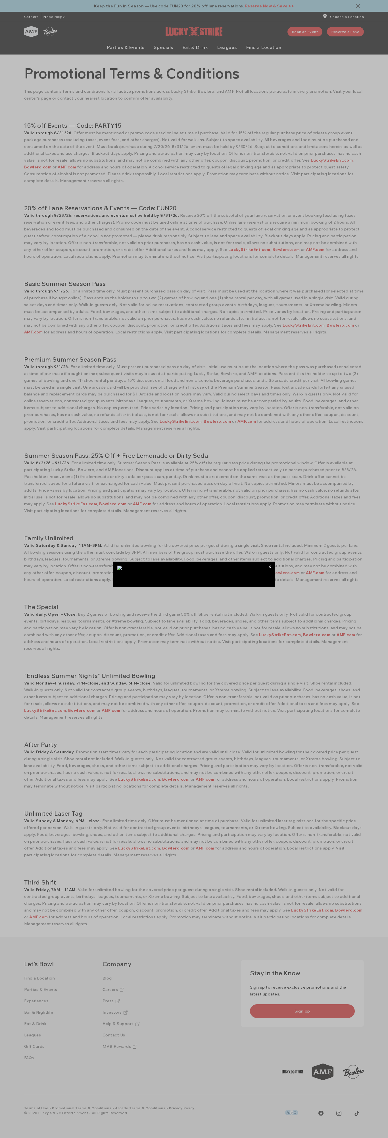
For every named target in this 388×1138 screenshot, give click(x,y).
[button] (270, 567)
